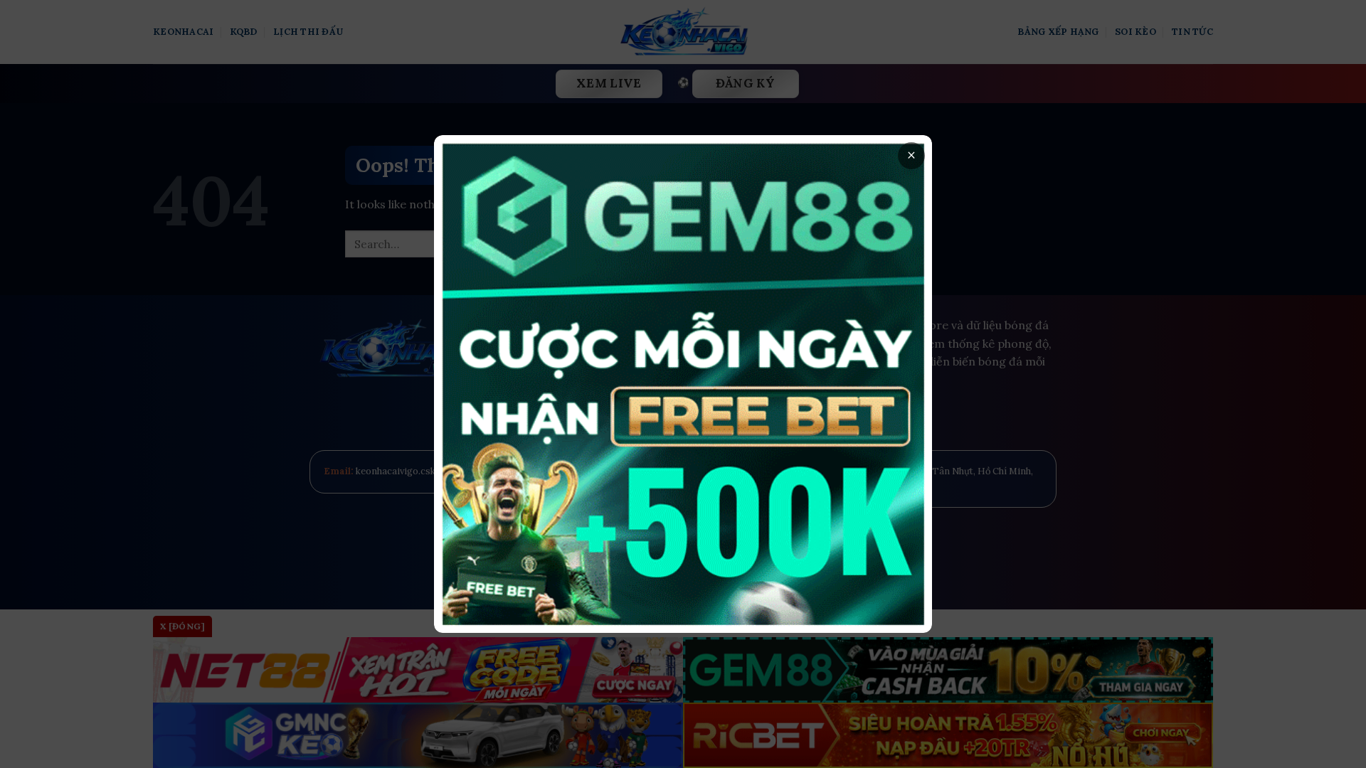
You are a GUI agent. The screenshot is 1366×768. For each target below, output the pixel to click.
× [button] (911, 155)
